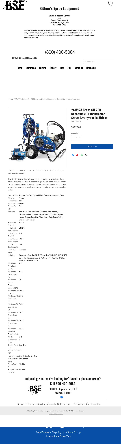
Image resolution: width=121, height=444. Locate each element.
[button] (110, 3)
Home (10, 99)
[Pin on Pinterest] (77, 155)
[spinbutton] (77, 138)
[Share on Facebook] (72, 155)
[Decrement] (73, 138)
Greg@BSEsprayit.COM (29, 58)
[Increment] (80, 138)
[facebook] (61, 397)
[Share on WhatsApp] (81, 155)
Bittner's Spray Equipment (59, 8)
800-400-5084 (65, 383)
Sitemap (81, 411)
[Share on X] (86, 155)
